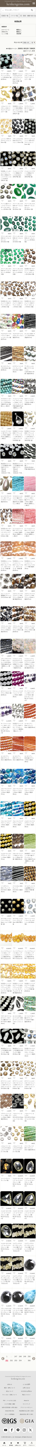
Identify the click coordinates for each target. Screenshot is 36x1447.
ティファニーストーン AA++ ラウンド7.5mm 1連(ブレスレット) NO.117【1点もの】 (29, 695)
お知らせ (9, 1384)
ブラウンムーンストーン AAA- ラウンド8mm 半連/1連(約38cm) (6, 1116)
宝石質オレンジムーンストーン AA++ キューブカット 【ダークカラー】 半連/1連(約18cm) (6, 565)
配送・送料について (9, 1388)
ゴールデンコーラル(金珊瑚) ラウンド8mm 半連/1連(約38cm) (29, 888)
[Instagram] (24, 1430)
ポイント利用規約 (9, 1414)
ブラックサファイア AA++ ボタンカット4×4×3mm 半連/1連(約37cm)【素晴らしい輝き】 (6, 663)
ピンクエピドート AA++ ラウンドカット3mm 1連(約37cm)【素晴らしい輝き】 (29, 532)
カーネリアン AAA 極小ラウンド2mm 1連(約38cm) (29, 759)
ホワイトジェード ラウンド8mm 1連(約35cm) (6, 693)
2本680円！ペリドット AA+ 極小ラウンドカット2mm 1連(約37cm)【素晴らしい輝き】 (29, 858)
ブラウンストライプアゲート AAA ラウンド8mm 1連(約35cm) (18, 628)
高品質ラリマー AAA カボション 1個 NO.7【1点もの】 (29, 1343)
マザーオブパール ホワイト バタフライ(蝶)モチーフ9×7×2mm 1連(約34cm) (6, 1019)
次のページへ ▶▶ (29, 51)
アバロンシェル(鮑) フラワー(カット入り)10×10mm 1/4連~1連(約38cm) (29, 369)
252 (11, 1360)
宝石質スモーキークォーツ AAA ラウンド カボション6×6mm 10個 (18, 304)
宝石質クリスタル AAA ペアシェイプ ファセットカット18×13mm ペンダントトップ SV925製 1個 (18, 435)
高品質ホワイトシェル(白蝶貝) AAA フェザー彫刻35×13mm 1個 (6, 1051)
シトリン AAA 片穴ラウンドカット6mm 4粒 (6, 140)
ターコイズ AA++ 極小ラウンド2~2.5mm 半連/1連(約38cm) (29, 1018)
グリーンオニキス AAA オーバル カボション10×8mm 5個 (29, 239)
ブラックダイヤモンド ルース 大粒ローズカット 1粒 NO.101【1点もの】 (6, 1312)
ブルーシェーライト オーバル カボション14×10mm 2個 (29, 921)
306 (29, 1360)
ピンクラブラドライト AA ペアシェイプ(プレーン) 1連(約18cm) (6, 498)
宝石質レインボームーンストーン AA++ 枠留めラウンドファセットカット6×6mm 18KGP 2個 (6, 175)
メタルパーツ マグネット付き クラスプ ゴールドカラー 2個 (5, 109)
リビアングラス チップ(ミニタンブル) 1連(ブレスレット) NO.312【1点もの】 (17, 1279)
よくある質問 (26, 1384)
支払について (9, 1391)
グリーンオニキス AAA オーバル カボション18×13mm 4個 (6, 239)
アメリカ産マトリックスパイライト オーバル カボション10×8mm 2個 (6, 206)
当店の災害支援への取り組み (9, 1407)
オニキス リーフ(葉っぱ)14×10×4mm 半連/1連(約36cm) (29, 466)
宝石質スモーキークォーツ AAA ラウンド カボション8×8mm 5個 (6, 304)
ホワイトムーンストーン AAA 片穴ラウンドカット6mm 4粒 (29, 141)
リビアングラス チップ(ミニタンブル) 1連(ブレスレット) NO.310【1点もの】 (6, 1279)
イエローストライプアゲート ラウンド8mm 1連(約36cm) (29, 823)
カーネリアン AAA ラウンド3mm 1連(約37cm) (18, 758)
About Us (26, 1400)
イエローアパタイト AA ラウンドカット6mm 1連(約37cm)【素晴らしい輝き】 (6, 434)
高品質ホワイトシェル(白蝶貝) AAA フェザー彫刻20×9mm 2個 (18, 1051)
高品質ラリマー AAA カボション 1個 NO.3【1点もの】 (29, 1311)
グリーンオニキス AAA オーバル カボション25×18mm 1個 (29, 206)
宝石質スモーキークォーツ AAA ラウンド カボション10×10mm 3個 (29, 271)
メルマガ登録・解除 (9, 1404)
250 (29, 1356)
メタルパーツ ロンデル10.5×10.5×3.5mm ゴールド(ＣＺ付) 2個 (29, 1117)
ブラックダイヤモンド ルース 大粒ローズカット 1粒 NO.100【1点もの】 (29, 1279)
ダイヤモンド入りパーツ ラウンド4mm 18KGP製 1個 (18, 921)
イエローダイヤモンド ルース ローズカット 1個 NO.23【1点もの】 (29, 1214)
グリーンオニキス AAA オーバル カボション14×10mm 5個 (18, 239)
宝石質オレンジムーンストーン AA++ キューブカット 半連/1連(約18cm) (29, 564)
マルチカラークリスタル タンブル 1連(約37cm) (18, 335)
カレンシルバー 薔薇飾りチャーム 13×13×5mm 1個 (6, 595)
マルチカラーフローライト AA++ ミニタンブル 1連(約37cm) (6, 336)
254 (20, 1360)
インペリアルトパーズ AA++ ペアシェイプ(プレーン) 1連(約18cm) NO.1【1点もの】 (29, 954)
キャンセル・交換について (9, 1394)
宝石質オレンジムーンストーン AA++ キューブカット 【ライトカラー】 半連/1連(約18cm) (18, 565)
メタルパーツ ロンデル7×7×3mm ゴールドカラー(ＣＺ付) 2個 (17, 1148)
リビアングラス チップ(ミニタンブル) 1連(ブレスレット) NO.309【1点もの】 (29, 1247)
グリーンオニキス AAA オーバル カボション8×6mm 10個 (6, 271)
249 (24, 1356)
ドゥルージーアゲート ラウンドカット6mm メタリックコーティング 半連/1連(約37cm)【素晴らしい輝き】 (18, 403)
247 (15, 1356)
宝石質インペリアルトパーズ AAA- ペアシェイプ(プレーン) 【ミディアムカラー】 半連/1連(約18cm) (18, 988)
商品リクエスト (26, 1394)
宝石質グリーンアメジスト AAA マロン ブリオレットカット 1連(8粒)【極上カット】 (18, 727)
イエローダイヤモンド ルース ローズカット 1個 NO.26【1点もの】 (6, 1247)
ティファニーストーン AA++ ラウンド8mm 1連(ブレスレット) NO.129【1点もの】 (6, 728)
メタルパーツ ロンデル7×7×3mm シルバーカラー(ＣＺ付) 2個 (6, 1148)
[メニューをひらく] (32, 3)
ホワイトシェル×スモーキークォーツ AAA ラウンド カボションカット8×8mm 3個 (18, 1084)
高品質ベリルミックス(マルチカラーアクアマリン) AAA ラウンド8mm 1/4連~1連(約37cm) (18, 78)
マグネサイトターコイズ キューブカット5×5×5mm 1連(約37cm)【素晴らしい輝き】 (6, 402)
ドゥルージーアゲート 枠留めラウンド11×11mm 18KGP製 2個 (18, 174)
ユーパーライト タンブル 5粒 (5, 1179)
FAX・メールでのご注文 (9, 1400)
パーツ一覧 (14, 15)
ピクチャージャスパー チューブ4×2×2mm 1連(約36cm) (18, 368)
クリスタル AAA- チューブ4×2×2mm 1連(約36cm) (18, 888)
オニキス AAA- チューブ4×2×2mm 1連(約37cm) (29, 335)
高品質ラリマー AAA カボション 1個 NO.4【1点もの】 (6, 1343)
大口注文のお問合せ (26, 1391)
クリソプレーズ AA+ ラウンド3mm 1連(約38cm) (29, 1147)
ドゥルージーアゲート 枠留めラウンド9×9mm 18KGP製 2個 (29, 174)
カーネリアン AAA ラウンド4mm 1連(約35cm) (6, 758)
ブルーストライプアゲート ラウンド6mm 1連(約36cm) (6, 823)
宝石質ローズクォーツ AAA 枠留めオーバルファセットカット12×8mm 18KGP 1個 (18, 110)
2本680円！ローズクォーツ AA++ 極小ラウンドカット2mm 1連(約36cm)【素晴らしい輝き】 (29, 500)
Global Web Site (9, 1411)
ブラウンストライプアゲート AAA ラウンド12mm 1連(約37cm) (29, 596)
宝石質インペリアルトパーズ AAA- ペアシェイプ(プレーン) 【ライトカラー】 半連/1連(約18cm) (6, 988)
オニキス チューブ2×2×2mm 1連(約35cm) (5, 368)
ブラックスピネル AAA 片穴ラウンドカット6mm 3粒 (18, 140)
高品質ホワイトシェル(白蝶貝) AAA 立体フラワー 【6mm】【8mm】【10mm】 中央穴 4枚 (6, 468)
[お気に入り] (2, 71)
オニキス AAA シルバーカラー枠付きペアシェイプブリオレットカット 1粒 (18, 1019)
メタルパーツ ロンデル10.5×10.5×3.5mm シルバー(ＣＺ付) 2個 (18, 1117)
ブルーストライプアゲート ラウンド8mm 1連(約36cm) (29, 791)
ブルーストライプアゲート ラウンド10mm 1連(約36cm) (18, 791)
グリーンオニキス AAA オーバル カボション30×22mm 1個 (18, 206)
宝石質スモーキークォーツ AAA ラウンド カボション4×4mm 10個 (29, 304)
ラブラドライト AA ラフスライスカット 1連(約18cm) (29, 109)
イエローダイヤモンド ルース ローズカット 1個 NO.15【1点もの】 (29, 1182)
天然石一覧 (4, 15)
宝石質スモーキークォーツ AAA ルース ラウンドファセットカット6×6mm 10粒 (6, 532)
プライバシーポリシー (26, 1407)
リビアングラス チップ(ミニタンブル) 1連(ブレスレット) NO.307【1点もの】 (17, 1247)
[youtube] (5, 1430)
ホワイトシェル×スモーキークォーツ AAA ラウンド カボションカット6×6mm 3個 (29, 1084)
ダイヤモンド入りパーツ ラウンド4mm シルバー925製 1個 (6, 921)
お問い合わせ (26, 1388)
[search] (32, 10)
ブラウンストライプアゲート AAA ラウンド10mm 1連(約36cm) (6, 628)
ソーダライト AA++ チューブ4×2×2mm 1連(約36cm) (6, 888)
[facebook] (11, 1430)
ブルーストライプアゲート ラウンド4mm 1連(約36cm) (18, 823)
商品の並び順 (18, 42)
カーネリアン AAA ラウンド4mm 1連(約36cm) (29, 725)
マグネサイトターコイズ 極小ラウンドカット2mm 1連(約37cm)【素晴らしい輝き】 (18, 499)
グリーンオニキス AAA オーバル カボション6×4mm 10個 (18, 271)
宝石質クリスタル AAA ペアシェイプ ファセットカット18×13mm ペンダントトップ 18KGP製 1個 (29, 435)
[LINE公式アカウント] (18, 1430)
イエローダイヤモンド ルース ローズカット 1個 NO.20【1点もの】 (18, 1214)
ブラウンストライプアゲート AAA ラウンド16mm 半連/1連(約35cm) (18, 596)
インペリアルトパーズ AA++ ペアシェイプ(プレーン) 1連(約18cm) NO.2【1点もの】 (18, 954)
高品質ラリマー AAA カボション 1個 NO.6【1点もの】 (18, 1343)
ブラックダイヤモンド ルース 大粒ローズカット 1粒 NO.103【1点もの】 (18, 1312)
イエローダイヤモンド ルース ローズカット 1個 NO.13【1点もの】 (18, 1182)
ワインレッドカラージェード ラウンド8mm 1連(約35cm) (18, 693)
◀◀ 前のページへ (11, 48)
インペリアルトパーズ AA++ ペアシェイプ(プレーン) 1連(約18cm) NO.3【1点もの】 (6, 954)
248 (20, 1356)
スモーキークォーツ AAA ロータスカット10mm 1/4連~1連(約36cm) (18, 856)
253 (15, 1360)
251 (7, 1360)
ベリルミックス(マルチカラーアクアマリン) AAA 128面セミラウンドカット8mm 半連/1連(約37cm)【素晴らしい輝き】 (29, 663)
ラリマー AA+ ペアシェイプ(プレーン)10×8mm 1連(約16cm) (6, 76)
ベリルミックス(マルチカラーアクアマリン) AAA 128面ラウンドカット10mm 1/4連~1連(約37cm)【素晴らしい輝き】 (18, 663)
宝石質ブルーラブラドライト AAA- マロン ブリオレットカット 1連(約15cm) (29, 1052)
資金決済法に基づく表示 (26, 1414)
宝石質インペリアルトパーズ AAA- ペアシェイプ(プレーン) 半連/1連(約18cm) (29, 987)
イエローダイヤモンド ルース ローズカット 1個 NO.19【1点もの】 (6, 1214)
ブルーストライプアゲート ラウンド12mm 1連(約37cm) (6, 791)
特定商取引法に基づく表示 (26, 1411)
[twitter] (30, 1430)
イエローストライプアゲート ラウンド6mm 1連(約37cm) (6, 856)
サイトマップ (26, 1404)
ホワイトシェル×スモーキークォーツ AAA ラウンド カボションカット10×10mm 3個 (6, 1084)
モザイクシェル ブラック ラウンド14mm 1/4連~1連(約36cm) (29, 401)
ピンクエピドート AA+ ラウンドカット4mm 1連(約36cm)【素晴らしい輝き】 (18, 532)
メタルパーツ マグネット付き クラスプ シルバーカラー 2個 (29, 76)
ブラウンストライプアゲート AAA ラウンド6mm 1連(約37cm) (29, 628)
